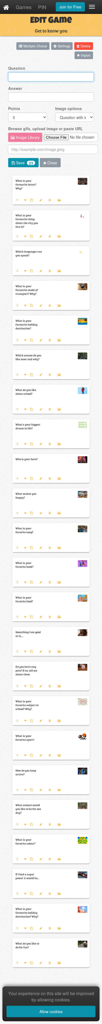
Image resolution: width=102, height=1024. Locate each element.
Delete (85, 46)
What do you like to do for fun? (27, 945)
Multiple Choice (34, 46)
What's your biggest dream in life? (28, 426)
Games (24, 6)
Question (16, 68)
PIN (42, 6)
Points (14, 108)
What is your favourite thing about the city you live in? (27, 221)
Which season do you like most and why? (28, 357)
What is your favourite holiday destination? (27, 324)
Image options (68, 108)
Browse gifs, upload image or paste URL (45, 128)
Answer (15, 88)
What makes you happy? (26, 495)
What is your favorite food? (24, 599)
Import (85, 55)
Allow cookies (51, 1011)
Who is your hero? (27, 459)
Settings (63, 46)
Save (24, 163)
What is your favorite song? (24, 530)
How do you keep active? (26, 772)
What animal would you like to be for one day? (28, 809)
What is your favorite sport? (25, 738)
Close (51, 162)
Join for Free (70, 7)
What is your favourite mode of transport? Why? (27, 290)
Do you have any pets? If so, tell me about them (26, 670)
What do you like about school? (26, 392)
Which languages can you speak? (29, 253)
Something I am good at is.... (28, 634)
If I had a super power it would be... (27, 876)
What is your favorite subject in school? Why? (27, 705)
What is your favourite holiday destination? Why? (27, 912)
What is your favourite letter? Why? (26, 184)
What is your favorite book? (24, 565)
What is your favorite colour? (25, 841)
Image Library (27, 137)
